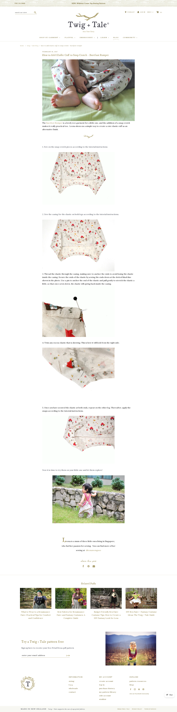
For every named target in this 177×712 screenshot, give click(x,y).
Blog (116, 37)
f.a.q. (71, 685)
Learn (104, 37)
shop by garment (49, 37)
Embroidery (86, 37)
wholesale (73, 688)
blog (132, 685)
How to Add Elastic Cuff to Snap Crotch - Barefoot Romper (61, 46)
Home (22, 46)
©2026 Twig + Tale (124, 709)
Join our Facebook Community (139, 694)
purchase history (107, 688)
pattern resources (138, 681)
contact (72, 692)
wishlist (102, 699)
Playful (69, 37)
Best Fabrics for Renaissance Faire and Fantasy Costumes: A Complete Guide (71, 615)
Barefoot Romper (54, 123)
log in (102, 685)
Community (129, 37)
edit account (105, 696)
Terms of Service (150, 709)
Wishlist (131, 12)
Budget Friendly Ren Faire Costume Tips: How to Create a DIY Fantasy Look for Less (106, 615)
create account (106, 681)
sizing (71, 681)
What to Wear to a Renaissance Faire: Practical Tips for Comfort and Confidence (36, 615)
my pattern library (107, 692)
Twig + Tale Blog (32, 46)
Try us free (20, 3)
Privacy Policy (137, 709)
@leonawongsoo (93, 550)
